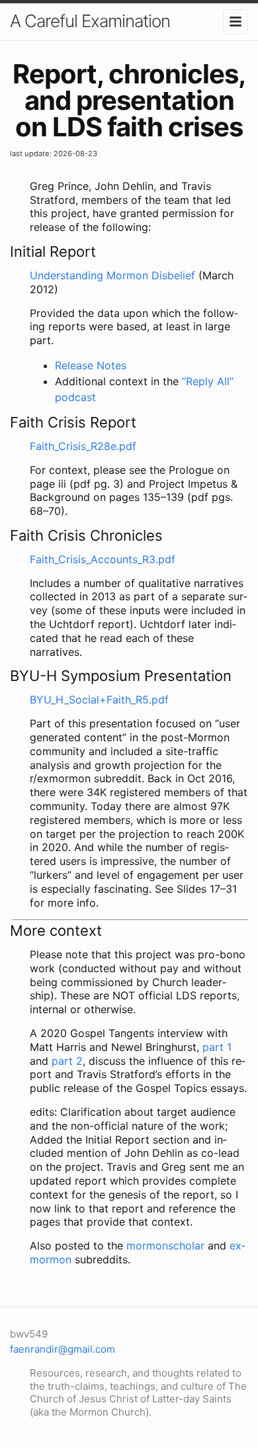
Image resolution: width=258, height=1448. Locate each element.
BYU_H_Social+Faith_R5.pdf (99, 699)
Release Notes (90, 365)
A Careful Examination (90, 21)
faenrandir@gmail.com (62, 1349)
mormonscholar (165, 1245)
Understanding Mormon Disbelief (112, 275)
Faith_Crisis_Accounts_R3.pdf (102, 559)
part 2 (67, 1060)
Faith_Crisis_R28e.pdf (83, 446)
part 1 (217, 1047)
